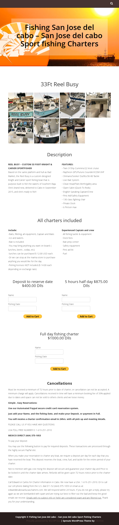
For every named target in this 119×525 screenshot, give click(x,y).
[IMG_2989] (20, 130)
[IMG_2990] (46, 130)
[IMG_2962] (98, 105)
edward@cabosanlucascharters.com (25, 489)
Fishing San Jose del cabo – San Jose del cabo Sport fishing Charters (59, 35)
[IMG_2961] (72, 105)
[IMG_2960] (46, 105)
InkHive (99, 520)
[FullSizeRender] (20, 105)
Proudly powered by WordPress (43, 520)
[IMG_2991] (72, 130)
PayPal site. (30, 450)
